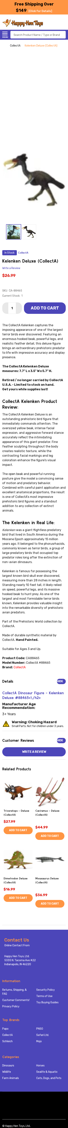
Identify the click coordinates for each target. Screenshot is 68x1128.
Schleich (7, 1041)
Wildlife (6, 1071)
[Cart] (63, 23)
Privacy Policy (10, 1006)
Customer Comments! (15, 1000)
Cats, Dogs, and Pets (48, 1078)
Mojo (39, 1041)
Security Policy (45, 989)
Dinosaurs (8, 1065)
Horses (40, 1065)
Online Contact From (17, 945)
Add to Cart (45, 308)
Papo (5, 1028)
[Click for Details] (40, 11)
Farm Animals (10, 1078)
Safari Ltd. (42, 1035)
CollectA (7, 1035)
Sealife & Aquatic (47, 1071)
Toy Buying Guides (47, 1002)
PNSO (39, 1028)
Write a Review (11, 268)
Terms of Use (44, 996)
